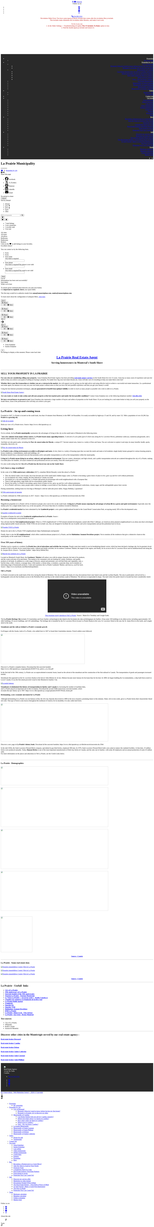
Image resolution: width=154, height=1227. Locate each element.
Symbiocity (9, 1003)
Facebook (12, 179)
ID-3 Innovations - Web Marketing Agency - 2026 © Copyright (22, 1092)
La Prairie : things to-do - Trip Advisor (19, 1013)
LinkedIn (11, 189)
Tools (151, 147)
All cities (4, 232)
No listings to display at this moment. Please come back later (21, 352)
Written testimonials (146, 107)
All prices (4, 236)
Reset (5, 302)
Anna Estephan (148, 100)
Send (3, 276)
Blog (151, 115)
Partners (150, 111)
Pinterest (11, 186)
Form (7, 253)
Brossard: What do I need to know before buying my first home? (132, 66)
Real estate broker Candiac (10, 1043)
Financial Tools (148, 123)
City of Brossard (147, 64)
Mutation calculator (146, 151)
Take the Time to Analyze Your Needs (140, 121)
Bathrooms (4, 240)
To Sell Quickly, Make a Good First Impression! (137, 141)
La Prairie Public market (14, 1001)
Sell (152, 132)
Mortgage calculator (146, 149)
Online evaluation (147, 153)
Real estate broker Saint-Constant (13, 1056)
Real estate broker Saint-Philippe (12, 1060)
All (4, 305)
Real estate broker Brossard (11, 1039)
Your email (8, 269)
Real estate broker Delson (10, 1047)
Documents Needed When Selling (142, 138)
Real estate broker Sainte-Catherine (13, 1051)
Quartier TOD (10, 1007)
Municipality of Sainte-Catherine (142, 89)
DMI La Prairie (10, 1011)
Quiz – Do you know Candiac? (142, 79)
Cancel (4, 198)
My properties (148, 60)
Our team (150, 98)
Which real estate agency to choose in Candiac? (137, 74)
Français (79, 2)
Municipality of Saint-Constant (143, 83)
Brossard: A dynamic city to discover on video (138, 68)
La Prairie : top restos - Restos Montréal (19, 1015)
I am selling (149, 104)
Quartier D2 (9, 1005)
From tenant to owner (146, 128)
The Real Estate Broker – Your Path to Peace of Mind (135, 140)
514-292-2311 (137, 396)
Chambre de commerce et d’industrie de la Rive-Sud (23, 999)
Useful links (149, 109)
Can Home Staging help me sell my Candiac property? (135, 72)
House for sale (148, 92)
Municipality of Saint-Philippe (143, 85)
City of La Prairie (11, 990)
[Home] (75, 2)
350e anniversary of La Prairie (16, 992)
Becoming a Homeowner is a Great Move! (139, 119)
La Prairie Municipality (145, 81)
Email (11, 193)
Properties (150, 58)
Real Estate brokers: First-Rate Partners (140, 126)
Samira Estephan (147, 102)
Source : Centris (77, 956)
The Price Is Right (147, 143)
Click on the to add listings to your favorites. (17, 244)
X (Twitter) (12, 183)
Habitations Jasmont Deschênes (16, 1009)
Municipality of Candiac (145, 70)
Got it (3, 300)
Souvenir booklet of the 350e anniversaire (20, 994)
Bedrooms (4, 238)
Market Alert (149, 155)
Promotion (149, 113)
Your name (8, 257)
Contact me (149, 96)
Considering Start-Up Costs (144, 124)
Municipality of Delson (145, 87)
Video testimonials (147, 106)
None (11, 305)
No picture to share (7, 196)
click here (42, 297)
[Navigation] (73, 2)
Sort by (6, 205)
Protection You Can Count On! (143, 130)
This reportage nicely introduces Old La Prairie (60, 615)
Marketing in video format (144, 136)
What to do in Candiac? (145, 77)
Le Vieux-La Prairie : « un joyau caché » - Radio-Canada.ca (26, 998)
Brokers (3, 242)
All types (4, 234)
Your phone (9, 263)
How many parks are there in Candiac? (140, 75)
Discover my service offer (144, 134)
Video (151, 91)
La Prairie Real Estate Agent (77, 357)
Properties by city (147, 62)
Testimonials (149, 94)
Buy (151, 117)
